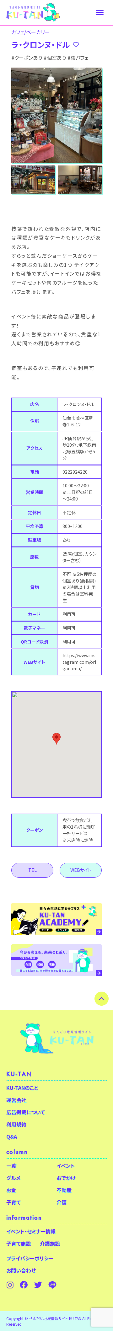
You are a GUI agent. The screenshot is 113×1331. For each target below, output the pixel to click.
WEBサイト (80, 870)
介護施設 (50, 1243)
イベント (65, 1165)
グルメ (13, 1177)
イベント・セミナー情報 (31, 1231)
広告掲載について (25, 1112)
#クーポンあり (26, 57)
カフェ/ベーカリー (30, 32)
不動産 (64, 1190)
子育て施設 (18, 1243)
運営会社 (16, 1100)
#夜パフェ (78, 57)
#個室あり (55, 57)
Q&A (11, 1136)
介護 (61, 1202)
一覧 (11, 1165)
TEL (32, 870)
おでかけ (66, 1177)
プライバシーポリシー (29, 1258)
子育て (13, 1202)
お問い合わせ (21, 1270)
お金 (11, 1190)
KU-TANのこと (22, 1087)
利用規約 (16, 1124)
